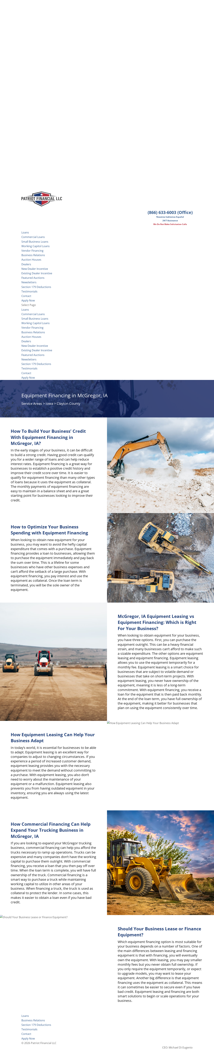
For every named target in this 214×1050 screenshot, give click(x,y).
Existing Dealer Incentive (36, 273)
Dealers (26, 264)
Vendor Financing (32, 250)
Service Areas (31, 403)
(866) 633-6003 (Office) (170, 212)
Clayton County (68, 403)
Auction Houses (31, 259)
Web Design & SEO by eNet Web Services (167, 1043)
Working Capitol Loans (35, 246)
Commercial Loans (33, 237)
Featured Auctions (32, 278)
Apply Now (28, 377)
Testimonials (29, 368)
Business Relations (33, 332)
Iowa (49, 403)
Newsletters (28, 282)
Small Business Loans (34, 241)
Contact (26, 373)
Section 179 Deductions (36, 364)
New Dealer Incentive (34, 269)
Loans (25, 309)
